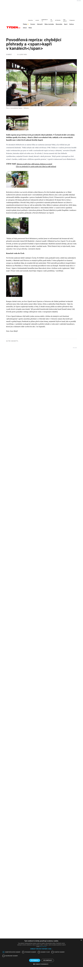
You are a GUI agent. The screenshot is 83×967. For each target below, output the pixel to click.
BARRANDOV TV (45, 20)
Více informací (43, 946)
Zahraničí (40, 24)
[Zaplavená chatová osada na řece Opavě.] (17, 225)
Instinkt (37, 20)
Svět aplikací (65, 20)
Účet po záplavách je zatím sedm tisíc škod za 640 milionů (36, 166)
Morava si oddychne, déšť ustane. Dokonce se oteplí (34, 164)
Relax (30, 27)
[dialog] (41, 953)
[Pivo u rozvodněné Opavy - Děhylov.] (17, 123)
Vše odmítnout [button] (47, 960)
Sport (65, 24)
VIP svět (51, 20)
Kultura (71, 24)
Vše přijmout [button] (34, 960)
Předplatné (72, 20)
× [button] (81, 940)
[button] (41, 949)
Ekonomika (59, 24)
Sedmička (30, 20)
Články (25, 24)
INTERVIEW (57, 20)
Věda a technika (49, 24)
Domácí (32, 24)
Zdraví (25, 27)
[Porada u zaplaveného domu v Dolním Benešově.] (14, 286)
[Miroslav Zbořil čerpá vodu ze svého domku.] (17, 179)
